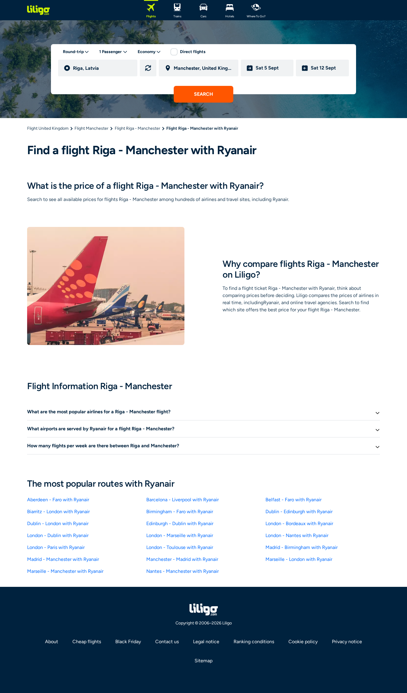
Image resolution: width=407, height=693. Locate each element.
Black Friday (128, 641)
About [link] (51, 641)
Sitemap (203, 660)
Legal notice (206, 641)
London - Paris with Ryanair (56, 547)
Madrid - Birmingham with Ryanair (301, 547)
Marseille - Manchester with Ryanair (65, 571)
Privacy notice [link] (347, 641)
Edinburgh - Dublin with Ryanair (179, 523)
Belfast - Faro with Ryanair (293, 499)
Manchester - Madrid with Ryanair (182, 559)
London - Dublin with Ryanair (57, 535)
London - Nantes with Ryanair (296, 535)
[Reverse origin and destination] (148, 68)
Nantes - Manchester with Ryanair (182, 571)
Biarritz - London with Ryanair (58, 511)
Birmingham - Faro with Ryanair (179, 511)
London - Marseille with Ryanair (179, 535)
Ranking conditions (254, 641)
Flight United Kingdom (48, 128)
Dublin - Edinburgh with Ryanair (299, 511)
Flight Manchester (91, 128)
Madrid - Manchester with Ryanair (63, 559)
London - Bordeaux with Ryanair (299, 523)
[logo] (38, 10)
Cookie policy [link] (303, 641)
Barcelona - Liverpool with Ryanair (182, 499)
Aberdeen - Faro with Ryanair (58, 499)
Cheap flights (86, 641)
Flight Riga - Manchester (137, 128)
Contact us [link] (167, 641)
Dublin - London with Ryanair (57, 523)
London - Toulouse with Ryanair (179, 547)
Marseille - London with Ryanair (298, 559)
